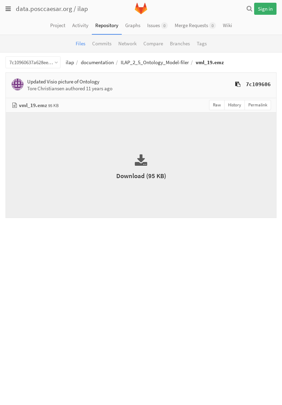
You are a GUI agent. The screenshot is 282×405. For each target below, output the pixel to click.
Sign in (265, 8)
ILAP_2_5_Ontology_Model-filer (155, 62)
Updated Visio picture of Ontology (63, 81)
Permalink (257, 105)
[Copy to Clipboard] (237, 84)
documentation (97, 62)
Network (127, 43)
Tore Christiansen (45, 88)
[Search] (249, 8)
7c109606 (258, 84)
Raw (217, 105)
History (234, 105)
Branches (180, 43)
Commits (101, 43)
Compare (153, 43)
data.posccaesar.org (44, 8)
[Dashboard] (141, 13)
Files (80, 43)
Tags (202, 43)
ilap (82, 8)
